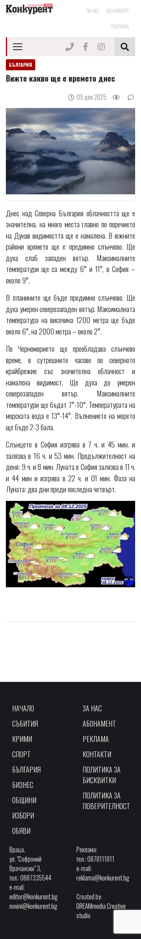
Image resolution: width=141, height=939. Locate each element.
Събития (25, 723)
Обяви (21, 831)
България (26, 769)
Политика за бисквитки (102, 774)
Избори (23, 815)
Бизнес (22, 785)
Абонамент (117, 11)
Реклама (120, 26)
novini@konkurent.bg (33, 906)
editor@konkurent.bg (33, 896)
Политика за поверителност (106, 800)
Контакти (97, 754)
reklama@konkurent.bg (102, 877)
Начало (23, 708)
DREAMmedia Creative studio (101, 910)
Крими (22, 739)
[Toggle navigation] (17, 46)
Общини (24, 800)
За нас (93, 11)
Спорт (21, 754)
